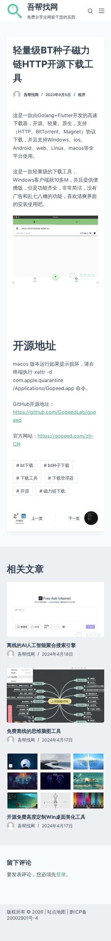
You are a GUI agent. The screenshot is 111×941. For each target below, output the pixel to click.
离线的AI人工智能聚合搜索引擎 (41, 645)
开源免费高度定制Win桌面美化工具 (46, 817)
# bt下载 (24, 465)
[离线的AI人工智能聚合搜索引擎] (56, 609)
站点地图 (56, 912)
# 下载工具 (27, 478)
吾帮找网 (42, 6)
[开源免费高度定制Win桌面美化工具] (56, 781)
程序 (81, 94)
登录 (61, 874)
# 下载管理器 (61, 478)
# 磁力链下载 (52, 491)
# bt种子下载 (56, 465)
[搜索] (90, 11)
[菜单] (101, 11)
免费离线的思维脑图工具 (34, 731)
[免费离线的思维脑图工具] (56, 695)
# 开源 (22, 491)
